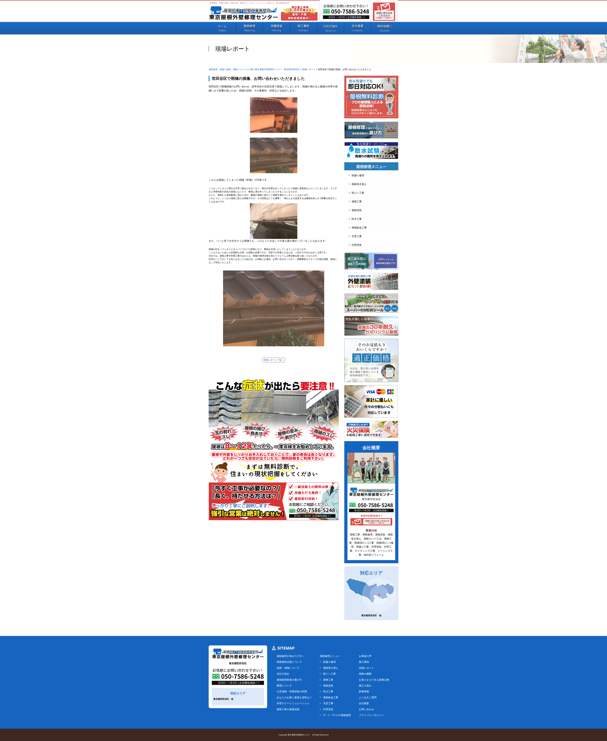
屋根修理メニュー (330, 656)
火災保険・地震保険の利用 (292, 691)
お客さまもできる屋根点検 (374, 679)
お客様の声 (365, 656)
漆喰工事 (357, 201)
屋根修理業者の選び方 (289, 679)
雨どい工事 (358, 192)
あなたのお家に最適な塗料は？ (294, 697)
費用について (284, 685)
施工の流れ (365, 685)
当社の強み (283, 673)
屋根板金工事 (330, 697)
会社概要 (364, 703)
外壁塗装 (357, 244)
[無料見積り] (384, 28)
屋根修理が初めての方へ (290, 656)
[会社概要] (357, 28)
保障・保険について (288, 667)
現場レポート (366, 667)
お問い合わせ (366, 709)
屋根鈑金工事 (359, 227)
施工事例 (364, 661)
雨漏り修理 (358, 175)
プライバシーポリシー (371, 715)
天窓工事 (357, 236)
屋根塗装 (357, 210)
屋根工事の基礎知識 (288, 709)
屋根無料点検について (289, 661)
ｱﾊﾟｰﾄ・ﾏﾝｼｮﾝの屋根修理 (337, 715)
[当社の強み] (330, 28)
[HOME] (222, 28)
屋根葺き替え (359, 184)
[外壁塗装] (276, 28)
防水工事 (357, 218)
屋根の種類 (365, 673)
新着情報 (364, 691)
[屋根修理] (249, 28)
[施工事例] (303, 28)
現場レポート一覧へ (274, 360)
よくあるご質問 (368, 697)
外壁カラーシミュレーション (293, 703)
